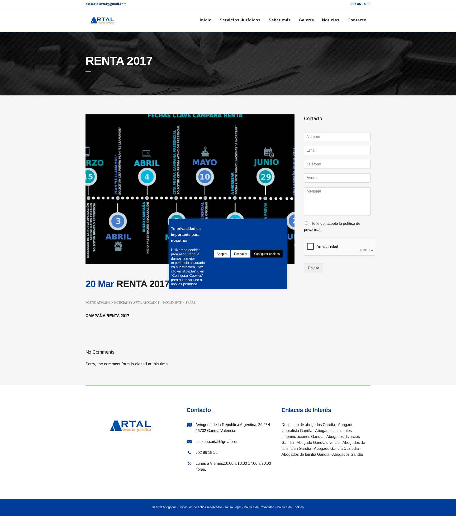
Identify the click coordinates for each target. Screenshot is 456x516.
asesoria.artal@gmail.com (106, 4)
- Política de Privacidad (257, 507)
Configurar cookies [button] (267, 254)
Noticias (121, 302)
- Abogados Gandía (346, 454)
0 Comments (172, 302)
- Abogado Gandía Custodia (335, 448)
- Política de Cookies (289, 507)
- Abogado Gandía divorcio (317, 443)
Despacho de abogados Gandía (308, 425)
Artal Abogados (146, 302)
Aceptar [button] (222, 254)
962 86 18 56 (360, 4)
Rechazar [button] (240, 254)
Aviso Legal (233, 507)
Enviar (313, 268)
